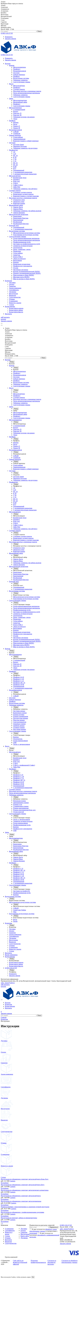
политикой (33, 1233)
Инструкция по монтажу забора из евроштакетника (19, 1218)
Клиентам (8, 281)
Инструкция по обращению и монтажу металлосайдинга (21, 1196)
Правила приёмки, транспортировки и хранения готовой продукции (25, 1207)
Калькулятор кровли (16, 962)
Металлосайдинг (15, 176)
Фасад (11, 84)
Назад (12, 362)
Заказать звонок (10, 38)
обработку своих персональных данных (43, 1230)
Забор (11, 98)
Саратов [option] (4, 22)
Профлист (12, 671)
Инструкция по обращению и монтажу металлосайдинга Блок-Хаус (24, 1179)
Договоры (24, 1238)
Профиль (12, 120)
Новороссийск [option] (6, 27)
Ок (33, 1277)
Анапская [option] (4, 7)
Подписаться (54, 1227)
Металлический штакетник (18, 214)
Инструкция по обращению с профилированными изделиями (22, 1212)
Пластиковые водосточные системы (21, 914)
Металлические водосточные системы (22, 902)
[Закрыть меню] (1, 325)
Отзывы (8, 1238)
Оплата (23, 1230)
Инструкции (25, 1234)
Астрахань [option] (4, 11)
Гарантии (24, 1232)
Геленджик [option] (5, 18)
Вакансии (8, 1241)
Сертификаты (10, 1230)
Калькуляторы (10, 306)
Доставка (24, 1229)
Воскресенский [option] (6, 16)
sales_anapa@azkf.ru (8, 983)
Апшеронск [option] (5, 9)
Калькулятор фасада (16, 966)
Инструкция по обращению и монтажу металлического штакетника (24, 1190)
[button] (39, 33)
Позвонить (9, 37)
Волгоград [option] (4, 14)
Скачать (12, 1181)
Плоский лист (14, 225)
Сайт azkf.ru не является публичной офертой (20, 1262)
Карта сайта (25, 1236)
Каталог (8, 63)
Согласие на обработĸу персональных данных (70, 1261)
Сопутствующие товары (17, 236)
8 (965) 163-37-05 (7, 33)
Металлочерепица (15, 108)
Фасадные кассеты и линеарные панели (23, 198)
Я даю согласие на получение (44, 1235)
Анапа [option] (3, 5)
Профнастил (13, 150)
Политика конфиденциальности (38, 1261)
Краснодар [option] (4, 24)
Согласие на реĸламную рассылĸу (52, 1262)
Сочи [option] (3, 20)
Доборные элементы (16, 705)
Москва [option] (3, 25)
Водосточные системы (17, 231)
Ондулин (12, 143)
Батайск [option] (3, 13)
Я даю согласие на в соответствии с (43, 1231)
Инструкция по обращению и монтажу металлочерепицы (21, 1201)
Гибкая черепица (15, 135)
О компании (9, 1229)
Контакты (8, 1240)
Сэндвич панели (15, 190)
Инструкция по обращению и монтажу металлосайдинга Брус (22, 1185)
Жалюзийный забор (16, 205)
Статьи (7, 1236)
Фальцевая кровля (15, 130)
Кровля (11, 65)
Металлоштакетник (16, 838)
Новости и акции (8, 1233)
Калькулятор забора (16, 964)
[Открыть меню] (1, 323)
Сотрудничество (10, 1243)
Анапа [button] (3, 2)
